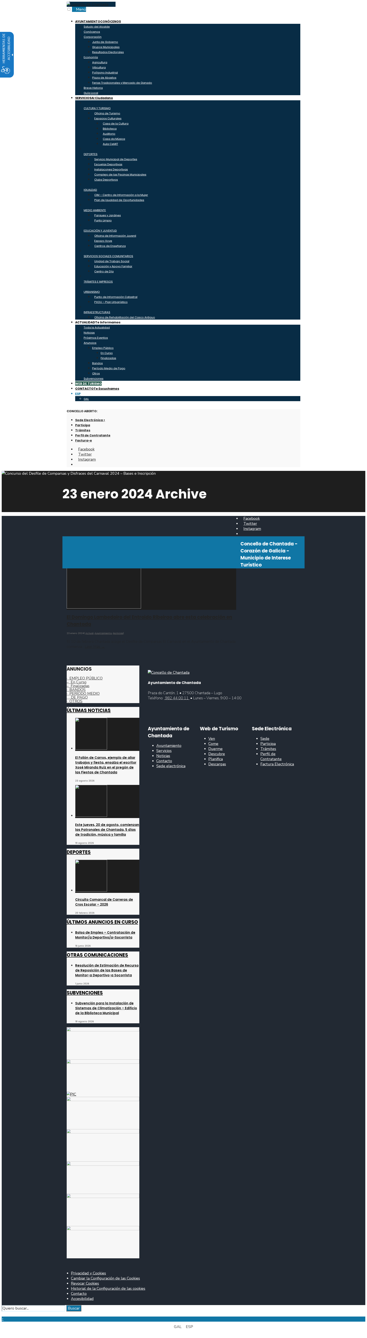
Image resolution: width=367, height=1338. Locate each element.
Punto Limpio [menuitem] (103, 220)
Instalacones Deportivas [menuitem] (111, 169)
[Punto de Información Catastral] (71, 1094)
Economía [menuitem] (91, 57)
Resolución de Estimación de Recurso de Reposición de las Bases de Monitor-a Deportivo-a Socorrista (107, 970)
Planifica (215, 759)
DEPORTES (79, 852)
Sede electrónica (170, 766)
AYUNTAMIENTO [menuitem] (98, 21)
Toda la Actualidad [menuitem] (97, 328)
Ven (211, 738)
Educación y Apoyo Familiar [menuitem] (113, 266)
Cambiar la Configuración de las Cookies (105, 1278)
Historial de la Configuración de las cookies (108, 1288)
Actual (89, 633)
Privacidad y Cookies (88, 1273)
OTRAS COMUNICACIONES (97, 955)
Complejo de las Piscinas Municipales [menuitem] (120, 175)
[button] (3, 1314)
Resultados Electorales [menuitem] (108, 52)
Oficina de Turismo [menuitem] (107, 113)
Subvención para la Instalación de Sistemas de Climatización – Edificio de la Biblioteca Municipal (106, 1008)
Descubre (216, 753)
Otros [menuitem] (96, 373)
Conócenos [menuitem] (92, 32)
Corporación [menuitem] (93, 37)
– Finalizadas (78, 685)
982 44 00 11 (176, 698)
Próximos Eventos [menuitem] (96, 338)
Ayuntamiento (103, 633)
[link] (87, 4)
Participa (82, 425)
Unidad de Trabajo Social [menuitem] (111, 261)
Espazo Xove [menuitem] (103, 241)
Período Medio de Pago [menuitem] (108, 368)
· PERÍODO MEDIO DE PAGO (83, 695)
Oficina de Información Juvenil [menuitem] (115, 236)
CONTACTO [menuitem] (97, 389)
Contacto (164, 760)
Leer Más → (95, 646)
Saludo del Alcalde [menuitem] (97, 27)
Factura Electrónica (277, 764)
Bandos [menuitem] (97, 363)
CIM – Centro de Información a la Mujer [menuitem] (121, 195)
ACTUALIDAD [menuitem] (97, 322)
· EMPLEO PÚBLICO (85, 678)
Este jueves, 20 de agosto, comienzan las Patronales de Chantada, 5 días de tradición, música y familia (107, 830)
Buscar (74, 1308)
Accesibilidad (82, 1298)
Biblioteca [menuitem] (110, 129)
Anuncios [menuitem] (90, 343)
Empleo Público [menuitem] (103, 348)
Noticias (118, 633)
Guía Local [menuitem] (91, 93)
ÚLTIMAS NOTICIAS (89, 710)
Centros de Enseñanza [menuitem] (110, 246)
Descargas (217, 764)
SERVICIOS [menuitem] (94, 98)
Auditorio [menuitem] (109, 134)
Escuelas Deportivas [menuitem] (108, 164)
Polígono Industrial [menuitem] (105, 73)
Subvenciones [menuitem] (93, 379)
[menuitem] (187, 394)
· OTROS (74, 701)
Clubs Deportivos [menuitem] (106, 180)
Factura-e (83, 440)
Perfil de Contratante (92, 435)
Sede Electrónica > (90, 420)
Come (213, 743)
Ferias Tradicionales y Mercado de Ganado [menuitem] (122, 83)
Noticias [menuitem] (89, 333)
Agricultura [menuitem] (99, 62)
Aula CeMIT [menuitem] (110, 144)
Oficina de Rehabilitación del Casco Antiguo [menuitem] (124, 317)
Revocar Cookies (85, 1283)
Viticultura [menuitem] (99, 67)
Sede (264, 738)
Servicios (164, 750)
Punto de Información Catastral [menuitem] (115, 297)
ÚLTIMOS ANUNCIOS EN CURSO (102, 922)
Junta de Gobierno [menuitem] (105, 42)
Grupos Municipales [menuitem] (106, 47)
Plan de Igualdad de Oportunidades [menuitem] (119, 200)
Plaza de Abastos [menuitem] (104, 78)
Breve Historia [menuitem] (93, 88)
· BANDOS (76, 689)
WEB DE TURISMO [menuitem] (88, 383)
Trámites (82, 430)
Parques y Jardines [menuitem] (107, 215)
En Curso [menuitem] (107, 353)
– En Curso (76, 682)
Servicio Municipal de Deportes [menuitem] (115, 159)
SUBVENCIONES (85, 993)
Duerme (215, 748)
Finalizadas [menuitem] (108, 358)
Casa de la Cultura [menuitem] (115, 124)
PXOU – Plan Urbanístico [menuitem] (111, 302)
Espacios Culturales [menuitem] (107, 118)
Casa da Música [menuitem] (114, 139)
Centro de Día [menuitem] (104, 271)
